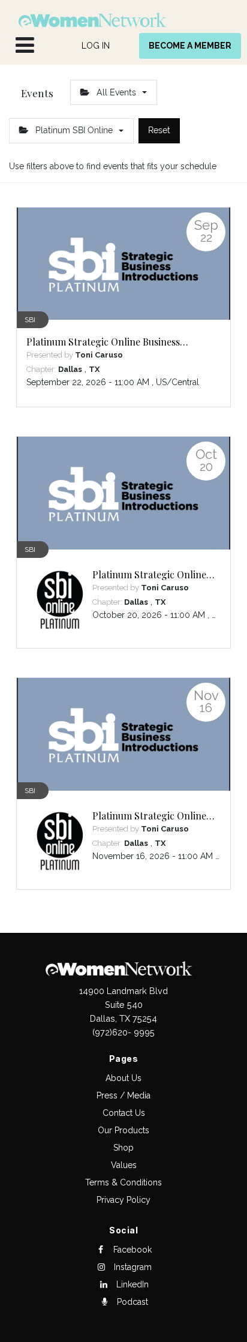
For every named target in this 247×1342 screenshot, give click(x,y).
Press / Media (123, 1095)
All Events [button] (116, 92)
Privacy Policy (123, 1200)
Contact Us (124, 1113)
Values (124, 1165)
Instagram (132, 1267)
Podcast (131, 1302)
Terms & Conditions (123, 1182)
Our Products (123, 1130)
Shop (123, 1147)
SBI (30, 320)
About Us (123, 1078)
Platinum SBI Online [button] (74, 130)
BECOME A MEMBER (190, 45)
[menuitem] (95, 46)
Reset (159, 130)
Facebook (131, 1249)
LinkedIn (131, 1284)
